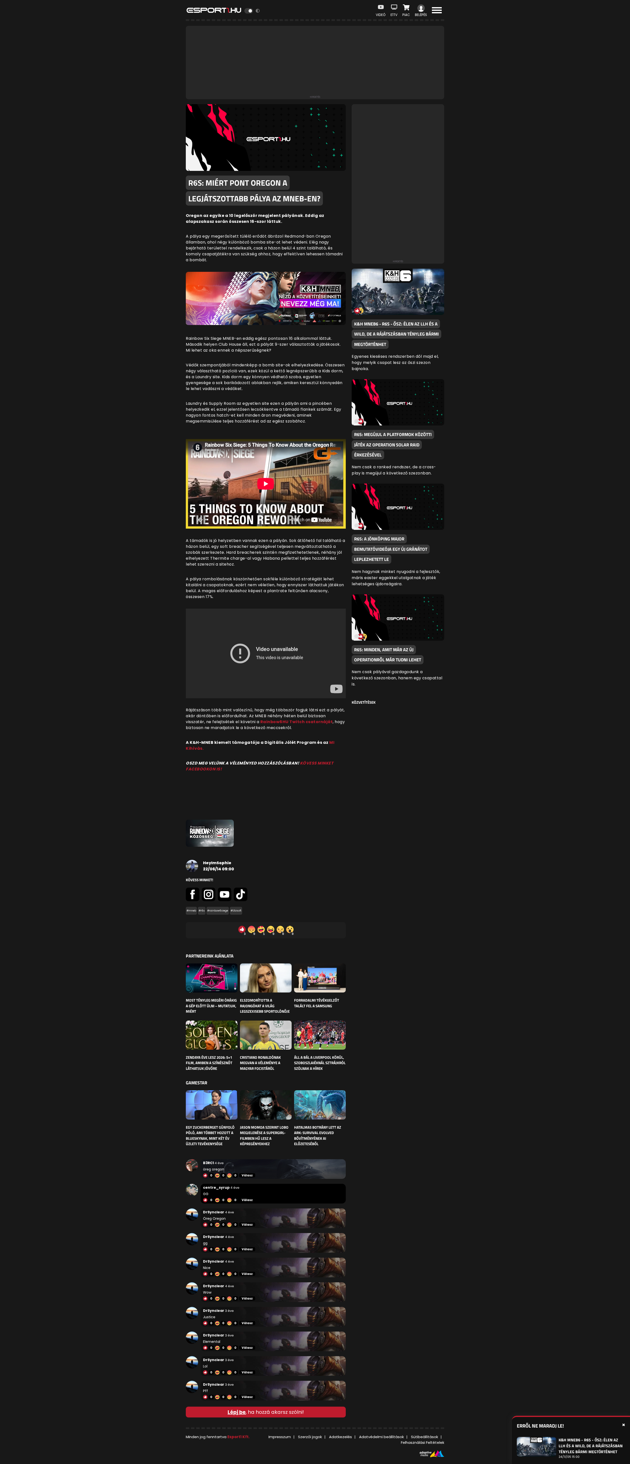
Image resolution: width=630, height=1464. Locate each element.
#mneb (191, 910)
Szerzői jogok (310, 1436)
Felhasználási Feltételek (422, 1442)
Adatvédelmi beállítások (381, 1436)
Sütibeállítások (424, 1436)
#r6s (202, 910)
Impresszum (279, 1436)
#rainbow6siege (217, 910)
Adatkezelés (340, 1436)
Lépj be (237, 1412)
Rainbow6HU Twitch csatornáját (296, 722)
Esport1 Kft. (238, 1436)
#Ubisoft (236, 910)
